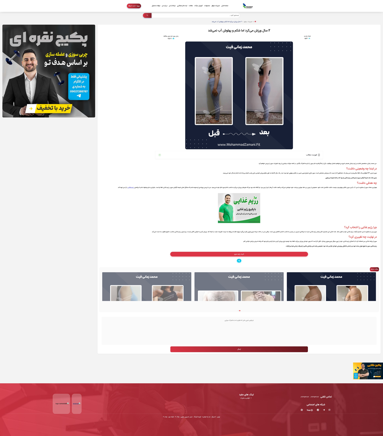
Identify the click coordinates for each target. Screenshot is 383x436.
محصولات (207, 6)
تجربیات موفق (216, 6)
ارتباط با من (172, 6)
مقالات (191, 6)
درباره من (164, 6)
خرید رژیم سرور (239, 254)
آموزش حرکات (198, 6)
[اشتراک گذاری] (239, 260)
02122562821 (314, 397)
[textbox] (239, 331)
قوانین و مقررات (245, 398)
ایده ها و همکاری (182, 6)
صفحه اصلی (224, 6)
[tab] (239, 310)
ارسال (239, 349)
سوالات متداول (156, 6)
